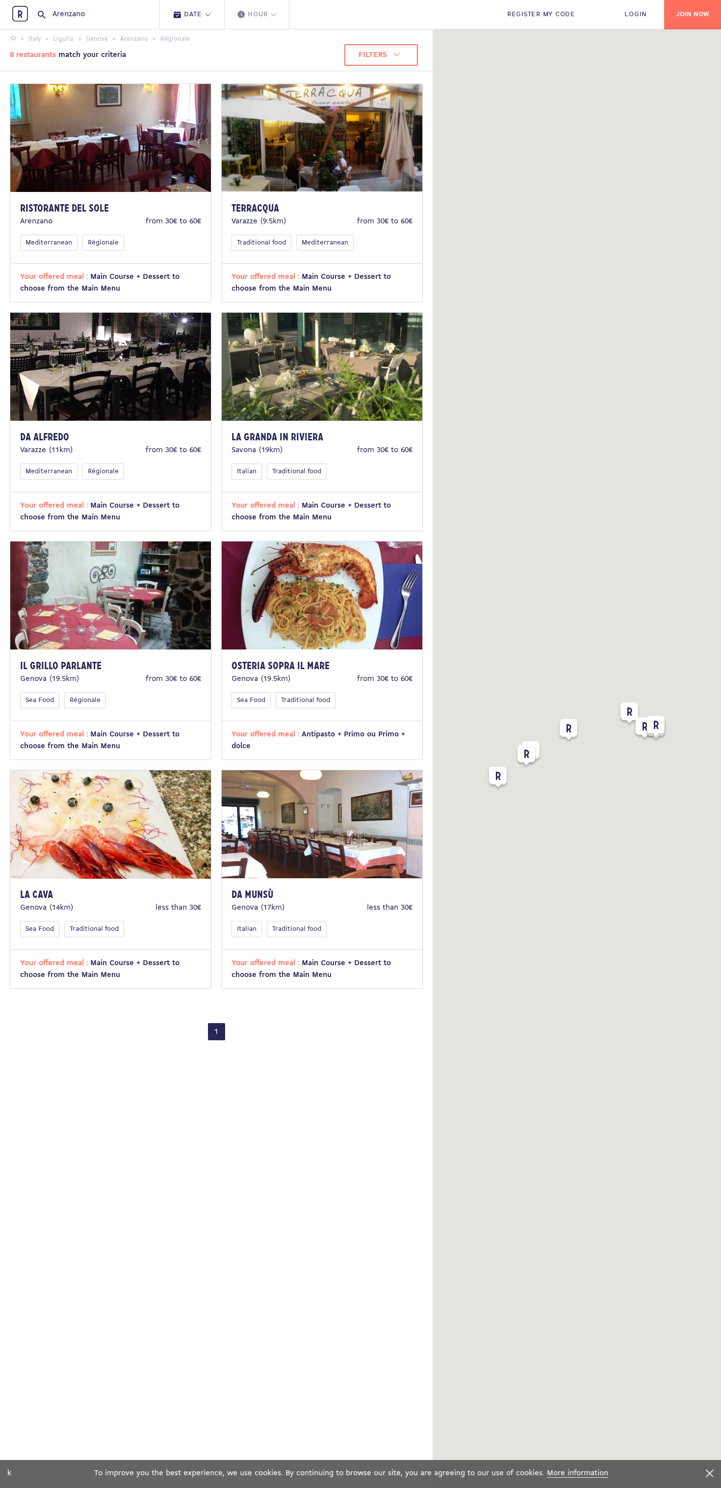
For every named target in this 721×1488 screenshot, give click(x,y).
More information (577, 1473)
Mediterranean (49, 242)
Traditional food (261, 242)
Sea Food (40, 700)
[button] (568, 731)
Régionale (103, 242)
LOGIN (635, 14)
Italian (247, 471)
